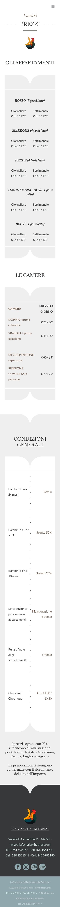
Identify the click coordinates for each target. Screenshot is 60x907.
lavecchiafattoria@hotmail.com (30, 844)
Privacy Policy (13, 893)
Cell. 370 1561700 (41, 850)
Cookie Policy (30, 893)
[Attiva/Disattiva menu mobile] (53, 6)
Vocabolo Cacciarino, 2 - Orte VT (29, 839)
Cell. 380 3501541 (17, 855)
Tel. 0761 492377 (17, 850)
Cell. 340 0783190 (42, 855)
